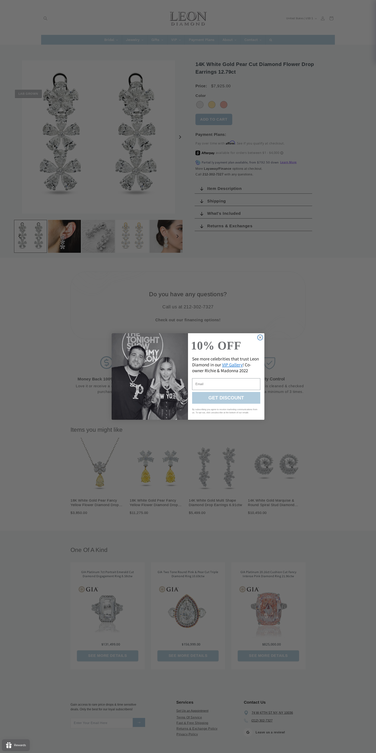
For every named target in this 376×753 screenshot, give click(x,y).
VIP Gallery (232, 365)
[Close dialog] (260, 337)
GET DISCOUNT (226, 397)
